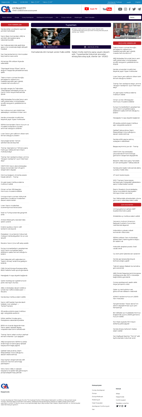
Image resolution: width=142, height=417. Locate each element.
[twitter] (134, 9)
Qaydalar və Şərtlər (122, 403)
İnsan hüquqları (90, 17)
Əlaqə (15, 2)
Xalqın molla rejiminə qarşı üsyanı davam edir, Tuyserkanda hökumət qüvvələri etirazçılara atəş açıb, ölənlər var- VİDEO (91, 54)
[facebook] (130, 9)
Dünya (17, 17)
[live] (90, 9)
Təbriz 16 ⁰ (47, 2)
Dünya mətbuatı (66, 17)
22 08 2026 (24, 2)
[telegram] (139, 9)
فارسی (129, 2)
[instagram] (125, 9)
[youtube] (107, 9)
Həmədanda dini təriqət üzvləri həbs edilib (50, 52)
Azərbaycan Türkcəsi (115, 2)
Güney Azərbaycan (28, 17)
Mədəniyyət (78, 17)
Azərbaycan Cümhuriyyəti (45, 17)
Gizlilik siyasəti (121, 400)
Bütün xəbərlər (7, 17)
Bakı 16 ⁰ (35, 2)
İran (57, 17)
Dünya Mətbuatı (97, 396)
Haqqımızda (120, 397)
